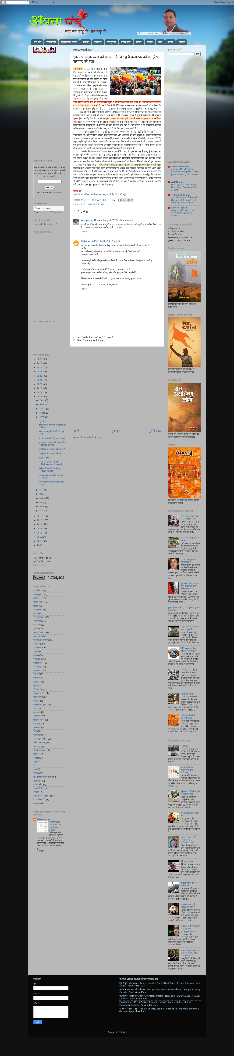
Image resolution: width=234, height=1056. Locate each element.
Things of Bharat (180, 195)
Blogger (111, 1032)
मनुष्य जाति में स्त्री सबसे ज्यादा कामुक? (190, 628)
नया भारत (37, 670)
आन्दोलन (36, 716)
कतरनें (139, 42)
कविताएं (86, 42)
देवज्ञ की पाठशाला (179, 208)
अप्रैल (42, 498)
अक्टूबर (42, 409)
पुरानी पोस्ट (155, 430)
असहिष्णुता (37, 621)
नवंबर (42, 404)
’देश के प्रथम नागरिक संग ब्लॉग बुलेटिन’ (128, 224)
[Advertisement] (117, 363)
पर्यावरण (36, 724)
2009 (40, 545)
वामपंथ (36, 655)
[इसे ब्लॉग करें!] (122, 199)
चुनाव (35, 685)
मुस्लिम (36, 628)
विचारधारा (100, 204)
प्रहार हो (184, 746)
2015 (40, 520)
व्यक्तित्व (36, 598)
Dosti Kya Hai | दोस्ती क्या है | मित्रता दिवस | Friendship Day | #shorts (184, 187)
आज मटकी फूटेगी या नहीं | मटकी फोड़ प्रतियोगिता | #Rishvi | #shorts (183, 213)
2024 (40, 367)
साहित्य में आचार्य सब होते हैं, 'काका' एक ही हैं (50, 469)
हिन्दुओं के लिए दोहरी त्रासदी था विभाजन (189, 671)
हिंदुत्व (35, 701)
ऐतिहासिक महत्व (39, 705)
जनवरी (42, 511)
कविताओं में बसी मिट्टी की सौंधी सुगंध (190, 716)
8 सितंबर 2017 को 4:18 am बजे (106, 241)
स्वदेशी (36, 758)
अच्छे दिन (37, 644)
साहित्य (36, 682)
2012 (40, 533)
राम (34, 708)
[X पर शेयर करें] (125, 199)
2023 (40, 371)
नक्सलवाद (37, 781)
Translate (57, 212)
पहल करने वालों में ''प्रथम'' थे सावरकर (189, 695)
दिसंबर (42, 400)
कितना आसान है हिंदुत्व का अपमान (52, 438)
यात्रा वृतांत (38, 697)
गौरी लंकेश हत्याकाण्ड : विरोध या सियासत (190, 517)
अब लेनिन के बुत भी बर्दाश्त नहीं (188, 884)
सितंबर (42, 413)
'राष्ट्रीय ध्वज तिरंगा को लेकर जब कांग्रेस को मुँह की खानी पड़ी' (99, 194)
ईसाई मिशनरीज (39, 799)
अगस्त (42, 417)
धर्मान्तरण (37, 727)
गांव (34, 765)
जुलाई (42, 421)
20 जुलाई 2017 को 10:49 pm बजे (118, 220)
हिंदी (35, 731)
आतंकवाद (37, 648)
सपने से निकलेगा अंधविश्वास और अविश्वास (187, 770)
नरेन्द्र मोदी (37, 602)
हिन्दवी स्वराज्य (39, 750)
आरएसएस (37, 594)
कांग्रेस (84, 204)
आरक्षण (36, 792)
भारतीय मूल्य (38, 720)
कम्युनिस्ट (37, 667)
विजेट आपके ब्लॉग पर (39, 565)
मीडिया (149, 42)
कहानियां (97, 42)
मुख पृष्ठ (37, 42)
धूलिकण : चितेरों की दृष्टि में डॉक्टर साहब (190, 792)
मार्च (41, 502)
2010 (40, 541)
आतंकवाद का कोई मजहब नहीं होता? (188, 905)
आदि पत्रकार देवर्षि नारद (43, 796)
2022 (40, 376)
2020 (40, 384)
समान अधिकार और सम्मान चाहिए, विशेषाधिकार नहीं (188, 840)
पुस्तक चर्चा (125, 42)
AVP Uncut (177, 182)
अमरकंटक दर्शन (39, 739)
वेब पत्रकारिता (39, 803)
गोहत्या (36, 773)
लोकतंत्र (36, 746)
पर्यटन (35, 674)
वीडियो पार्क (51, 42)
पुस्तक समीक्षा (38, 617)
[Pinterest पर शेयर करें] (131, 199)
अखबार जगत (38, 693)
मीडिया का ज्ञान (44, 819)
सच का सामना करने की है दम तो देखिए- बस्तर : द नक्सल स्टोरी (190, 953)
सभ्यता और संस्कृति (41, 640)
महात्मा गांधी (38, 784)
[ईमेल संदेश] (113, 200)
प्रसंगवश (37, 625)
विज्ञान (35, 754)
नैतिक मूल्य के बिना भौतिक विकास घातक (189, 649)
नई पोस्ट (77, 430)
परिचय (170, 42)
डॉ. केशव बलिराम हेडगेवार (43, 777)
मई (40, 494)
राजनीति (91, 204)
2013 (40, 528)
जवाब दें (84, 232)
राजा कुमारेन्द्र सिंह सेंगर (91, 220)
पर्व (34, 769)
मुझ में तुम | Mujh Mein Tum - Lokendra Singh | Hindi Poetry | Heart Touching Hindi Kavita (185, 172)
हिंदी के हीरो (38, 689)
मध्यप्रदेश (37, 609)
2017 (40, 397)
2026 (40, 359)
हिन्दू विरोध (37, 659)
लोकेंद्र (182, 42)
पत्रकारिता (37, 663)
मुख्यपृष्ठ (115, 430)
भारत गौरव (37, 636)
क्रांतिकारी (37, 735)
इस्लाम (36, 651)
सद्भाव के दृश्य (44, 457)
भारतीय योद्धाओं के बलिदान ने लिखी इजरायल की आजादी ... (51, 463)
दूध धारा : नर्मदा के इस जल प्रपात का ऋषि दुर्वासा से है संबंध (190, 586)
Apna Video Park (180, 166)
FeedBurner (56, 192)
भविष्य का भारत (39, 742)
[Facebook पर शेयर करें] (128, 199)
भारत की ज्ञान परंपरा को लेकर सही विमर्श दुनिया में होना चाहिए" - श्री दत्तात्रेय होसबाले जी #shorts (184, 200)
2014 (40, 524)
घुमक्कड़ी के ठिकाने (69, 42)
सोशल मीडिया (38, 788)
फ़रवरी (42, 506)
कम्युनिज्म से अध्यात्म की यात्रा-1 (52, 453)
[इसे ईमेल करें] (119, 199)
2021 (40, 380)
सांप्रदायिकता (38, 632)
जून (41, 490)
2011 (39, 537)
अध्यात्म (36, 712)
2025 (40, 363)
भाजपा (35, 606)
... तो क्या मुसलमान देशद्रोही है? (188, 560)
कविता (35, 678)
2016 (40, 516)
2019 (40, 388)
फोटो (160, 42)
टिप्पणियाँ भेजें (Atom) (92, 437)
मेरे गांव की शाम (187, 861)
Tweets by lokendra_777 (45, 224)
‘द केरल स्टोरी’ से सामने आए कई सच (190, 927)
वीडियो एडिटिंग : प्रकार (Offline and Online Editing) (55, 826)
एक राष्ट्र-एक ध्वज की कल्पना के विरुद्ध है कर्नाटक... (52, 443)
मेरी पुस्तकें (111, 42)
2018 (40, 392)
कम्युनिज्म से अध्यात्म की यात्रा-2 (52, 449)
